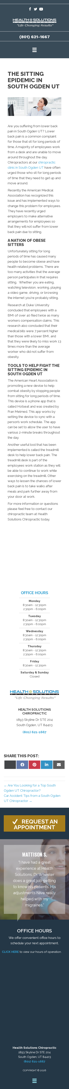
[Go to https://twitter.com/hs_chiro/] (35, 9)
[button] (34, 823)
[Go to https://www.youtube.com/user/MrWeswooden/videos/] (41, 9)
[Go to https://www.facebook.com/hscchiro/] (30, 9)
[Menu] (34, 50)
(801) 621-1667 (34, 36)
